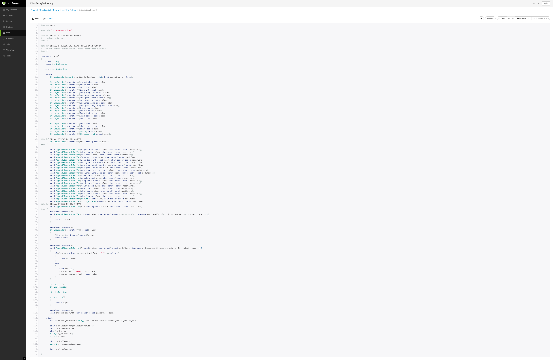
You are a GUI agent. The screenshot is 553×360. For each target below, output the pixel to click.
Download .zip (524, 18)
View (36, 19)
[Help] (538, 4)
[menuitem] (13, 10)
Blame (491, 18)
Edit (512, 18)
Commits (49, 19)
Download (542, 18)
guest (35, 10)
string (73, 10)
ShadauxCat (45, 10)
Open (502, 18)
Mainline (65, 10)
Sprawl (56, 10)
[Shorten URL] (481, 18)
